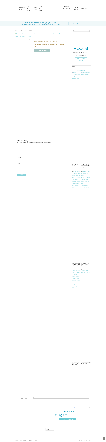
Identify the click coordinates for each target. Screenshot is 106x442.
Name (19, 157)
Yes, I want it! (77, 23)
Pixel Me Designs (87, 440)
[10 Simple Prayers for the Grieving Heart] (86, 189)
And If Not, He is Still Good (75, 165)
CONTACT (62, 19)
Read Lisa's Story (81, 59)
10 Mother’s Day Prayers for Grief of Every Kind (85, 165)
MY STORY (42, 19)
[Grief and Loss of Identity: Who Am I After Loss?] (76, 288)
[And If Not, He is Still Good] (76, 78)
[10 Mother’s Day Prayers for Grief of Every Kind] (86, 74)
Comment (20, 146)
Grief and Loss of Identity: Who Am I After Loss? (76, 363)
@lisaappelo (68, 419)
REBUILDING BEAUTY (52, 19)
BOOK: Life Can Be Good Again (29, 19)
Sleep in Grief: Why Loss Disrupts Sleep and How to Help (76, 264)
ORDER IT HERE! (42, 51)
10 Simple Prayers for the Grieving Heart (85, 264)
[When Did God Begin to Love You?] (86, 272)
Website (19, 169)
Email (19, 163)
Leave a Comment (28, 30)
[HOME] (52, 9)
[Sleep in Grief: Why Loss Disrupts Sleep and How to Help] (76, 187)
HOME (17, 19)
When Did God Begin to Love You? (86, 363)
